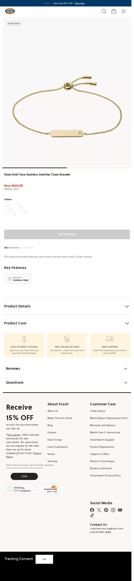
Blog (50, 425)
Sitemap (52, 461)
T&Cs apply (13, 435)
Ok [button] (44, 559)
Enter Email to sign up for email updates (30, 465)
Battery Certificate (101, 468)
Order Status (97, 411)
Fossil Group (54, 439)
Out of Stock (67, 234)
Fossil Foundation (57, 447)
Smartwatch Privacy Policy (105, 475)
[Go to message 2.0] (46, 3)
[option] (67, 92)
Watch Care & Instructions (105, 432)
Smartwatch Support (102, 439)
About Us (52, 411)
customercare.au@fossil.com (106, 528)
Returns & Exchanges (102, 461)
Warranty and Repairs (102, 425)
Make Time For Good (59, 418)
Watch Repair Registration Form (109, 418)
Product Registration (102, 447)
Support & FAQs (99, 454)
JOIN (24, 476)
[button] (67, 306)
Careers (51, 432)
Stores (51, 454)
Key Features (15, 268)
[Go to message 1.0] (44, 3)
